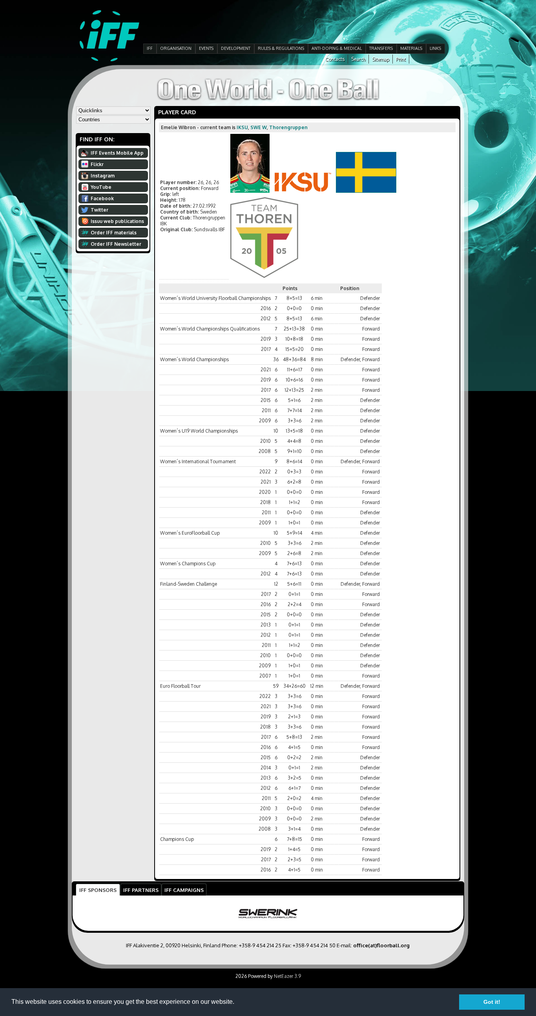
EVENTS (206, 48)
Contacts (335, 59)
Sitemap (380, 59)
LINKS (435, 48)
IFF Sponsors (98, 889)
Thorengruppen (288, 127)
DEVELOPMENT (235, 48)
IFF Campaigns (184, 889)
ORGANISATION (175, 48)
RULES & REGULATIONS (281, 48)
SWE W (258, 127)
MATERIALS (411, 48)
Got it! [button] (491, 1002)
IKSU (242, 127)
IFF (150, 48)
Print (401, 59)
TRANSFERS (381, 48)
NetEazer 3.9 (287, 976)
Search (358, 59)
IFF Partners (141, 889)
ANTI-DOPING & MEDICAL (337, 48)
